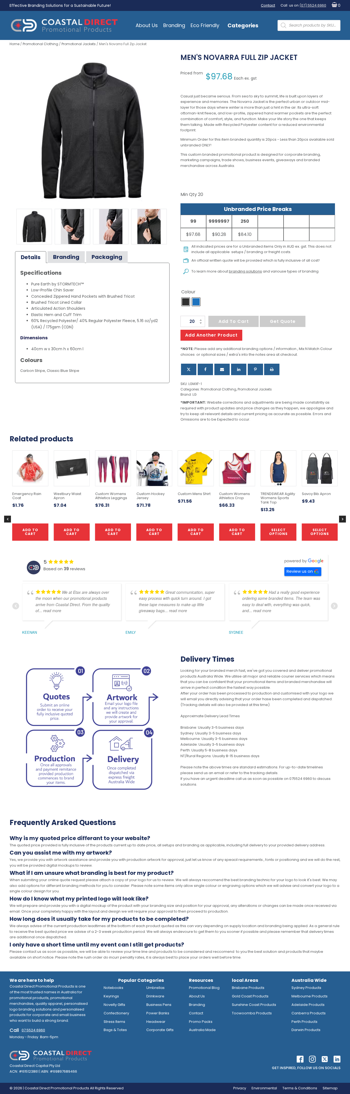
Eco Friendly (205, 25)
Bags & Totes (115, 1029)
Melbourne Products (309, 996)
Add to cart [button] (154, 532)
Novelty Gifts (114, 1004)
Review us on (300, 571)
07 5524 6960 (33, 1030)
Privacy (239, 1088)
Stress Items (114, 1021)
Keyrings (111, 996)
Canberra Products (308, 1013)
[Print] (271, 369)
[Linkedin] (238, 369)
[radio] (186, 302)
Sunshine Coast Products (254, 1004)
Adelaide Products (308, 1004)
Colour (188, 292)
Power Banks (157, 1013)
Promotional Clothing (40, 44)
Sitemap (330, 1088)
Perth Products (304, 1021)
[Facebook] (205, 369)
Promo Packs (200, 1021)
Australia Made (202, 1029)
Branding (174, 25)
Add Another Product (211, 335)
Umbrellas (155, 987)
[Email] (222, 369)
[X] (188, 369)
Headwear (155, 1021)
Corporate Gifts (160, 1029)
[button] (335, 5)
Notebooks (113, 987)
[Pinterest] (255, 369)
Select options (278, 532)
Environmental (264, 1088)
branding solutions (245, 271)
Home (14, 44)
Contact (268, 5)
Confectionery (116, 1013)
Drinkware (155, 996)
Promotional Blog (204, 987)
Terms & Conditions (299, 1088)
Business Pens (158, 1004)
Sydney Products (306, 987)
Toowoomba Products (252, 1013)
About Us (147, 25)
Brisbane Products (248, 987)
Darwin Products (305, 1029)
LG (194, 394)
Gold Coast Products (250, 996)
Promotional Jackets (79, 44)
